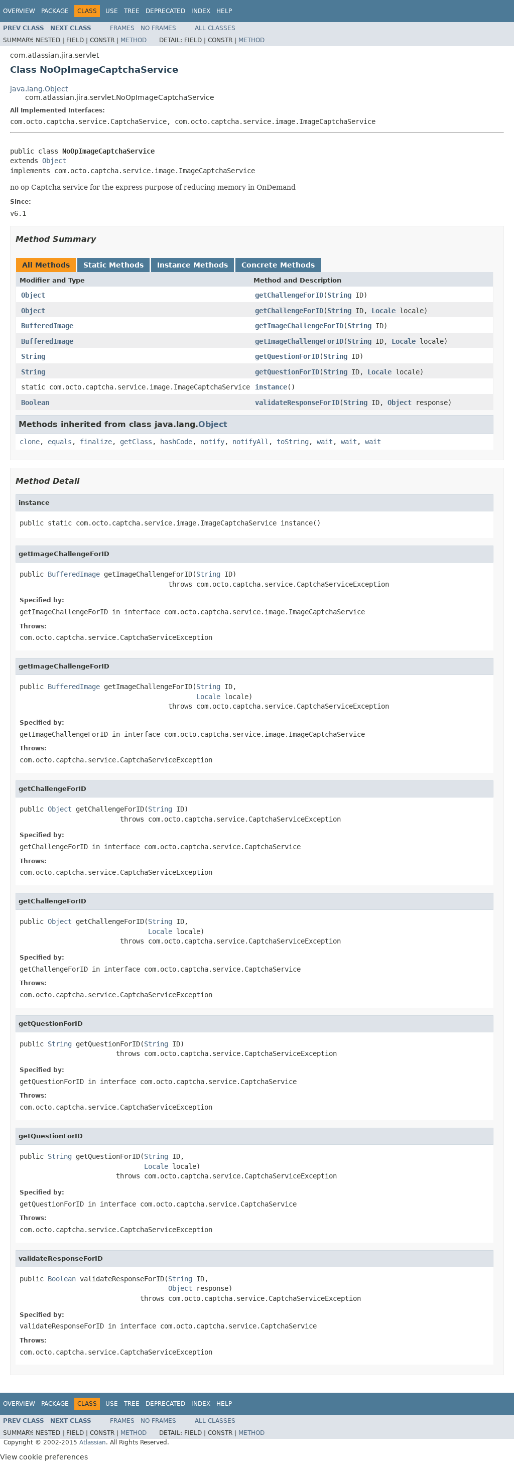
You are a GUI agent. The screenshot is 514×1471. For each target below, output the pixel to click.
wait (325, 442)
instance (271, 387)
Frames (122, 28)
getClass (136, 442)
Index (200, 11)
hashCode (176, 442)
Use (111, 11)
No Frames (158, 28)
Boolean (35, 402)
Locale (383, 311)
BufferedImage (47, 326)
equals (60, 442)
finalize (96, 442)
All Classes (215, 28)
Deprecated (165, 11)
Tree (132, 11)
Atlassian (92, 1442)
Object (54, 161)
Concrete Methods (278, 265)
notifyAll (250, 442)
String (339, 295)
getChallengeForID (289, 295)
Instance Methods (192, 265)
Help (224, 11)
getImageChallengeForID (299, 326)
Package (55, 11)
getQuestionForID (287, 356)
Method (133, 40)
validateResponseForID (297, 402)
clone (30, 442)
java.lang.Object (39, 89)
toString (293, 442)
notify (212, 442)
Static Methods (113, 265)
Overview (19, 11)
